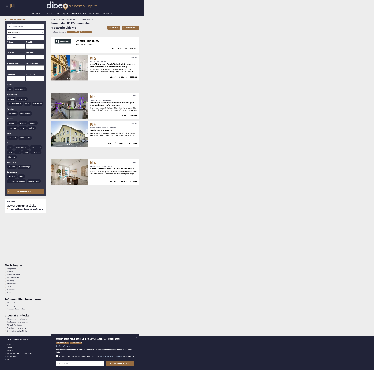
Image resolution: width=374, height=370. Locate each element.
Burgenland (11, 269)
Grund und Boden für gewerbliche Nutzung (26, 209)
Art (8, 143)
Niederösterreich (13, 275)
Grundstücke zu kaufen (16, 309)
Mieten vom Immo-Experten (17, 319)
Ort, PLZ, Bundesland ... (13, 23)
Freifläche (11, 85)
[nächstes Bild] (86, 68)
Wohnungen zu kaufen (15, 306)
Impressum (12, 347)
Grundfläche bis (32, 63)
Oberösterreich (13, 278)
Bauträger (107, 14)
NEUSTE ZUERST (130, 28)
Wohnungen (37, 14)
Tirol (9, 287)
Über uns (11, 344)
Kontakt (10, 350)
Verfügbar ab (12, 162)
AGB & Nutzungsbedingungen (19, 353)
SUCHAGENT (114, 28)
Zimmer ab (11, 74)
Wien (9, 293)
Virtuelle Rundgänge (14, 325)
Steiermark (11, 284)
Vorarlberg (11, 290)
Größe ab (10, 53)
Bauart (9, 133)
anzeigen (25, 191)
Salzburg (10, 281)
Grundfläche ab (13, 63)
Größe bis (30, 53)
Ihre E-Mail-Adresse (61, 359)
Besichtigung (12, 172)
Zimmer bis (30, 74)
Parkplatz (10, 109)
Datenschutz (12, 356)
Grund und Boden (78, 14)
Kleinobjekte (94, 14)
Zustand (10, 119)
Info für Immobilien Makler (17, 331)
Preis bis (29, 42)
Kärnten (10, 272)
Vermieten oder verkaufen (17, 328)
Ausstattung (12, 95)
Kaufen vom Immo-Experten (17, 322)
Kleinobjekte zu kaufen (15, 303)
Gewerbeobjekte (61, 14)
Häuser (49, 14)
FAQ (8, 359)
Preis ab (10, 42)
